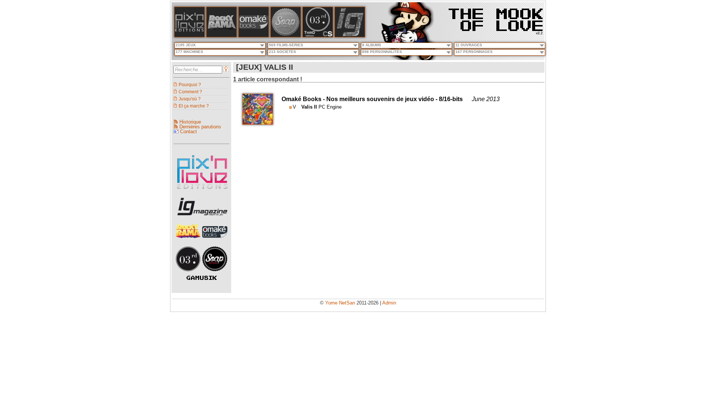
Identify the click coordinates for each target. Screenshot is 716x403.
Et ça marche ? (194, 105)
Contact (188, 131)
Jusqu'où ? (190, 98)
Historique (190, 122)
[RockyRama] (189, 240)
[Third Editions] (189, 273)
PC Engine (330, 107)
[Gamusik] (201, 278)
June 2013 (486, 99)
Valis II (309, 107)
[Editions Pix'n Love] (202, 191)
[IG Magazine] (350, 35)
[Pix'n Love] (189, 35)
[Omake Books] (214, 240)
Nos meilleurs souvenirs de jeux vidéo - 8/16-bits (394, 99)
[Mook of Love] (496, 17)
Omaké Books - (304, 99)
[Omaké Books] (253, 35)
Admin (389, 303)
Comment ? (190, 91)
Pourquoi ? (190, 84)
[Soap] (285, 35)
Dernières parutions (200, 126)
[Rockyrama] (221, 35)
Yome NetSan (340, 303)
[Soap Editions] (214, 273)
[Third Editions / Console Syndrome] (317, 35)
